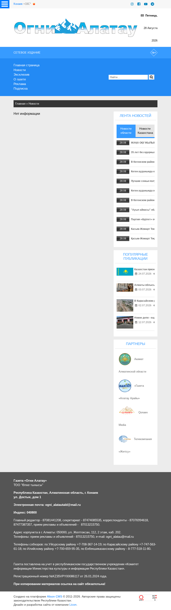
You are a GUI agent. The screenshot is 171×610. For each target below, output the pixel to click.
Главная (20, 103)
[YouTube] (145, 4)
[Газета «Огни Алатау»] (76, 27)
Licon (73, 604)
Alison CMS (54, 596)
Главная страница (26, 65)
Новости (20, 70)
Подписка (21, 88)
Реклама (20, 84)
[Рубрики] (4, 4)
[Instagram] (132, 4)
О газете (20, 79)
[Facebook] (138, 4)
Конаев (18, 3)
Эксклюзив (21, 74)
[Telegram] (152, 4)
